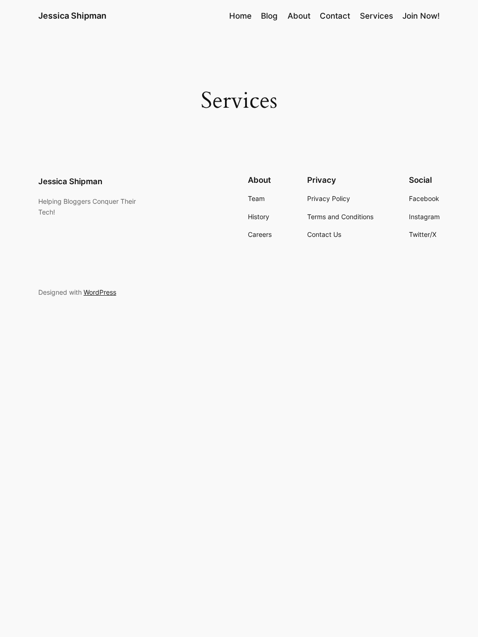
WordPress (100, 292)
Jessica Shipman (72, 16)
